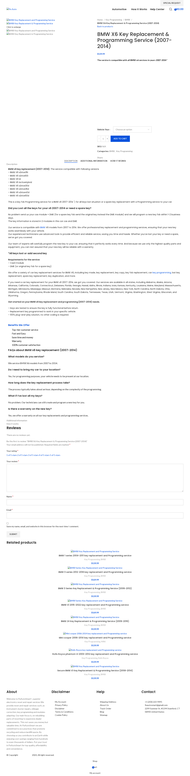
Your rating (12, 450)
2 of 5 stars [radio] (22, 455)
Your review (13, 461)
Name (10, 496)
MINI (103, 641)
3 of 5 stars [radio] (33, 455)
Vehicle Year (103, 129)
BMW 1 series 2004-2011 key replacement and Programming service (95, 555)
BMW (127, 19)
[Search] (171, 9)
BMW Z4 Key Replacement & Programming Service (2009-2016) (95, 621)
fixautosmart (25, 755)
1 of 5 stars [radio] (12, 455)
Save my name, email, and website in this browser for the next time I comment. (43, 526)
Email (10, 509)
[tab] (70, 161)
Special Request (171, 3)
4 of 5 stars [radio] (44, 455)
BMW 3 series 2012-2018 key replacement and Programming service (95, 572)
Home (100, 19)
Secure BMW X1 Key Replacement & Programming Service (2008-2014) (95, 670)
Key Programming (114, 19)
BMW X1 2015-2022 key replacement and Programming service (95, 604)
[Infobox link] (95, 6)
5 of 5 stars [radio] (55, 455)
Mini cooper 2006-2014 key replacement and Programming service (95, 637)
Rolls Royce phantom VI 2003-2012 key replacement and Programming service (95, 654)
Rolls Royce (103, 658)
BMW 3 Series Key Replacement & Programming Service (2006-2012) (95, 588)
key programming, (161, 272)
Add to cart (120, 138)
